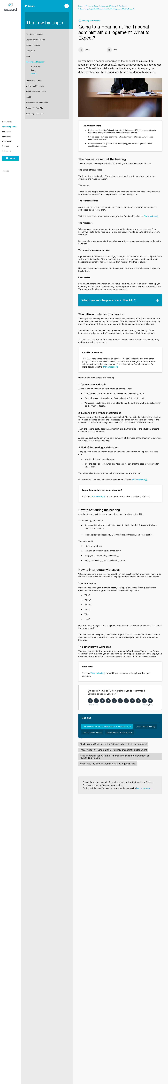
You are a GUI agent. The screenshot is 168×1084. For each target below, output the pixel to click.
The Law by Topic (9, 127)
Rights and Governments (36, 91)
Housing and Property (35, 62)
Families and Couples (34, 34)
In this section (35, 66)
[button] (66, 5)
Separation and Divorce (35, 40)
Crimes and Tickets (34, 80)
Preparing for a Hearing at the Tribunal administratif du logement (113, 750)
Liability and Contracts (35, 86)
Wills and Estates (33, 45)
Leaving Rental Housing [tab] (92, 732)
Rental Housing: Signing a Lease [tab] (119, 732)
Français (5, 171)
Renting (34, 74)
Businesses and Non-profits (37, 102)
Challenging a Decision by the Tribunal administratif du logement (113, 744)
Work (28, 56)
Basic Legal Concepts (35, 113)
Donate (12, 158)
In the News (6, 122)
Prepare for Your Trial (34, 108)
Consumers (30, 51)
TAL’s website (150, 216)
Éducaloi (5, 146)
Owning (33, 70)
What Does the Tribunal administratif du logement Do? (108, 763)
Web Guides (6, 131)
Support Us (6, 151)
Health (28, 97)
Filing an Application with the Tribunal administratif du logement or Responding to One (114, 756)
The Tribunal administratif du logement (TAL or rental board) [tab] (107, 726)
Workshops (6, 136)
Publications (7, 141)
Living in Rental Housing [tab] (145, 726)
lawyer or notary (144, 788)
